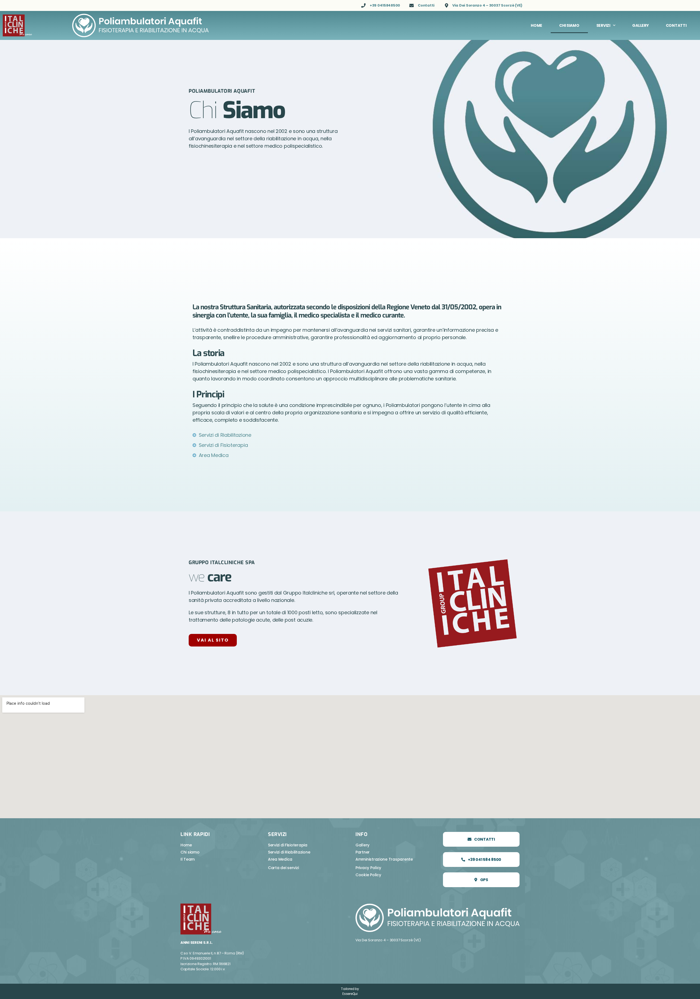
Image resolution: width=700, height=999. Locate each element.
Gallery (640, 25)
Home (536, 25)
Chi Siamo (569, 25)
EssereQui (350, 993)
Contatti (676, 25)
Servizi (603, 25)
